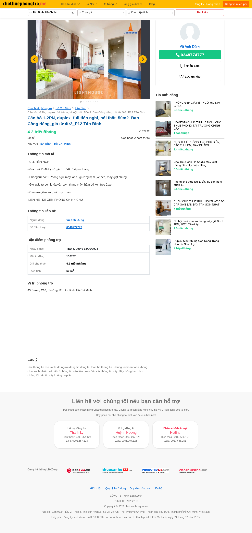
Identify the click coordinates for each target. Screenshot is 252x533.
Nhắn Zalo (193, 65)
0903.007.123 (132, 437)
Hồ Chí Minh (69, 4)
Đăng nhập (213, 4)
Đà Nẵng (108, 4)
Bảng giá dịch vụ (133, 4)
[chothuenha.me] (193, 470)
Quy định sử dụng (115, 488)
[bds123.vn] (79, 470)
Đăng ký (199, 4)
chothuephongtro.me (24, 4)
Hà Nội (89, 4)
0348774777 (74, 227)
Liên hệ (158, 488)
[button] (143, 59)
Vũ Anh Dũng (75, 219)
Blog (152, 4)
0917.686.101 (181, 437)
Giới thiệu (95, 488)
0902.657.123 (83, 437)
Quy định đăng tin (140, 488)
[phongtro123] (156, 470)
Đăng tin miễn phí (236, 4)
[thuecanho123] (117, 470)
